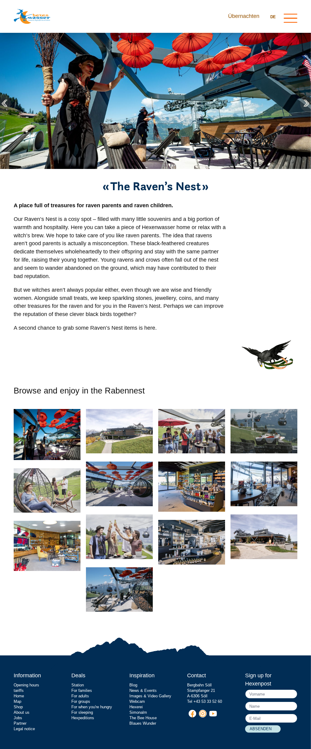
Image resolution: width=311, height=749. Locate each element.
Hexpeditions (82, 718)
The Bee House (143, 718)
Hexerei (136, 707)
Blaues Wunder (142, 723)
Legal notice (24, 729)
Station (77, 685)
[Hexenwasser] (32, 16)
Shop (18, 707)
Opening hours (26, 685)
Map (17, 701)
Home (19, 696)
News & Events (143, 690)
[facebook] (192, 713)
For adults (80, 696)
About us (21, 712)
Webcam (137, 701)
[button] (6, 103)
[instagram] (203, 713)
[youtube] (213, 713)
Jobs (18, 718)
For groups (80, 701)
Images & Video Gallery (150, 696)
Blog (133, 685)
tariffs (19, 690)
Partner (20, 723)
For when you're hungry (91, 707)
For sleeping (82, 712)
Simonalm (138, 712)
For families (81, 690)
